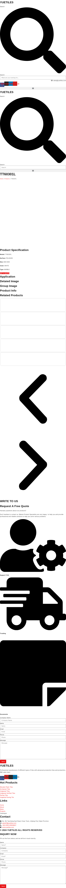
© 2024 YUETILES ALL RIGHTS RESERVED (21, 830)
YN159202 (33, 340)
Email (2, 729)
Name (2, 723)
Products (7, 178)
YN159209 (33, 300)
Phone (2, 734)
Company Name (5, 717)
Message (3, 740)
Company (3, 848)
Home (1, 178)
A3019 (33, 354)
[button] (33, 88)
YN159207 (33, 313)
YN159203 (33, 327)
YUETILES (6, 2)
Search (2, 6)
